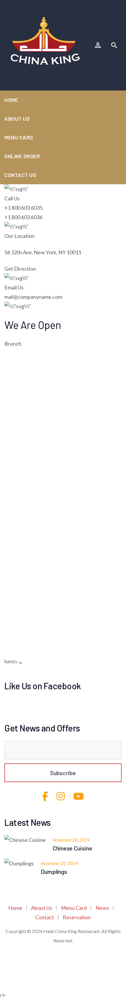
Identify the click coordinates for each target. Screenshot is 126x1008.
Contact (44, 917)
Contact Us (20, 175)
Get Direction (20, 268)
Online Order (22, 156)
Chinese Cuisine (72, 848)
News (102, 908)
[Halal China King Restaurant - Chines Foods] (45, 40)
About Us (17, 118)
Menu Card (18, 137)
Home (11, 100)
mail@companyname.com (33, 297)
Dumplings (54, 871)
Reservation (77, 917)
